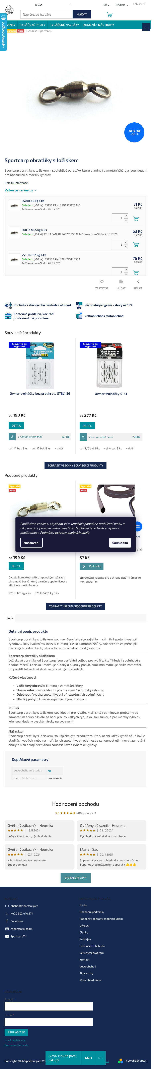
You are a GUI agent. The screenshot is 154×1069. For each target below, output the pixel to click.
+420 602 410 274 (22, 913)
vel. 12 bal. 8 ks (41, 448)
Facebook (17, 921)
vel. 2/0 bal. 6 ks (90, 448)
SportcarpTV (18, 936)
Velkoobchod (88, 966)
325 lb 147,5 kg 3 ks (47, 593)
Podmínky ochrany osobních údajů (64, 532)
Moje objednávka (90, 980)
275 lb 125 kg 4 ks (20, 593)
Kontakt (84, 959)
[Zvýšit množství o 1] (126, 216)
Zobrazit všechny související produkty (75, 465)
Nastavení (31, 543)
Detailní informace (16, 182)
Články (84, 932)
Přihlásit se (16, 1032)
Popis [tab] (10, 618)
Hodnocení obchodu (75, 804)
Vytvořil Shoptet (136, 1060)
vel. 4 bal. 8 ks (113, 448)
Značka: (40, 31)
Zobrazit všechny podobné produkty (75, 606)
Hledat (82, 14)
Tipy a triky (86, 973)
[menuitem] (9, 24)
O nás (38, 5)
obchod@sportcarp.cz (24, 905)
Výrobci (84, 925)
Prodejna (85, 939)
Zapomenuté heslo (16, 1045)
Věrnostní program (92, 952)
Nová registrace (15, 1040)
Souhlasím (120, 543)
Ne (49, 770)
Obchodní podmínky (92, 912)
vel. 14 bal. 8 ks (18, 448)
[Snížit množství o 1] (126, 220)
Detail (16, 425)
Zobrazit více (75, 878)
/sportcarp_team (21, 928)
